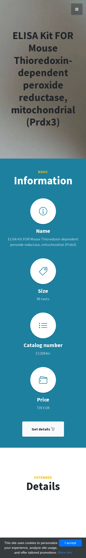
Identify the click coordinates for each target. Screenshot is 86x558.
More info (65, 552)
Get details (41, 429)
